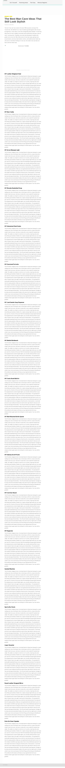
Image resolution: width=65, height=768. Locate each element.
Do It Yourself (13, 2)
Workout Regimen (42, 2)
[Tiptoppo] (5, 0)
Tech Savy (32, 2)
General (11, 16)
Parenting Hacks (23, 2)
